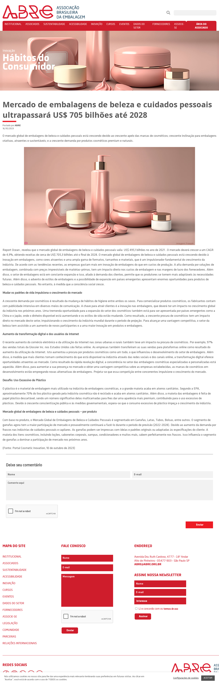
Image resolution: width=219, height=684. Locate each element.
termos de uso (171, 609)
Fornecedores (161, 24)
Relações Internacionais (20, 643)
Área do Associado (201, 26)
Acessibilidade (78, 24)
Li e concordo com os (158, 608)
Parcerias (9, 636)
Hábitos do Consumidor (29, 62)
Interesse (141, 601)
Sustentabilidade (54, 24)
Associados (32, 24)
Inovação (96, 24)
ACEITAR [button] (208, 678)
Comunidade (11, 629)
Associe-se (179, 26)
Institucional (13, 24)
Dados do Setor (139, 26)
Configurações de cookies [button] (186, 678)
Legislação (10, 623)
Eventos (124, 24)
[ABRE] (54, 12)
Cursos (110, 24)
